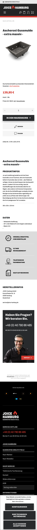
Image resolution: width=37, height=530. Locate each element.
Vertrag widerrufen (10, 487)
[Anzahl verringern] (5, 110)
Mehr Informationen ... (18, 501)
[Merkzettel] (24, 12)
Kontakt (27, 357)
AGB (4, 483)
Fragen (20, 133)
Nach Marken (7, 455)
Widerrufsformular (9, 479)
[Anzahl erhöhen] (32, 110)
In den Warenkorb (17, 118)
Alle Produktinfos (14, 86)
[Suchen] (20, 12)
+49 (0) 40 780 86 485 (14, 432)
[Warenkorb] (32, 12)
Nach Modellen (8, 459)
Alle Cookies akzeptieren (19, 525)
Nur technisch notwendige (19, 515)
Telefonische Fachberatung (12, 471)
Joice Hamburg (9, 444)
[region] (18, 59)
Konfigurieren (19, 507)
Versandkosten (20, 101)
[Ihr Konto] (28, 12)
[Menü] (5, 12)
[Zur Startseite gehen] (18, 7)
